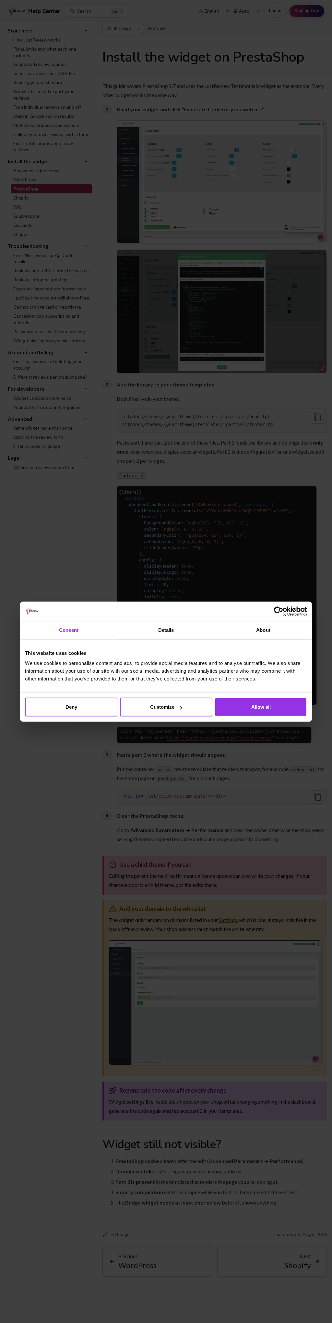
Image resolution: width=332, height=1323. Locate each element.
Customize (162, 707)
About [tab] (263, 629)
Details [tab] (166, 629)
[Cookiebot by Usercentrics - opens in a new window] (278, 611)
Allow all (261, 707)
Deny (71, 707)
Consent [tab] (68, 629)
